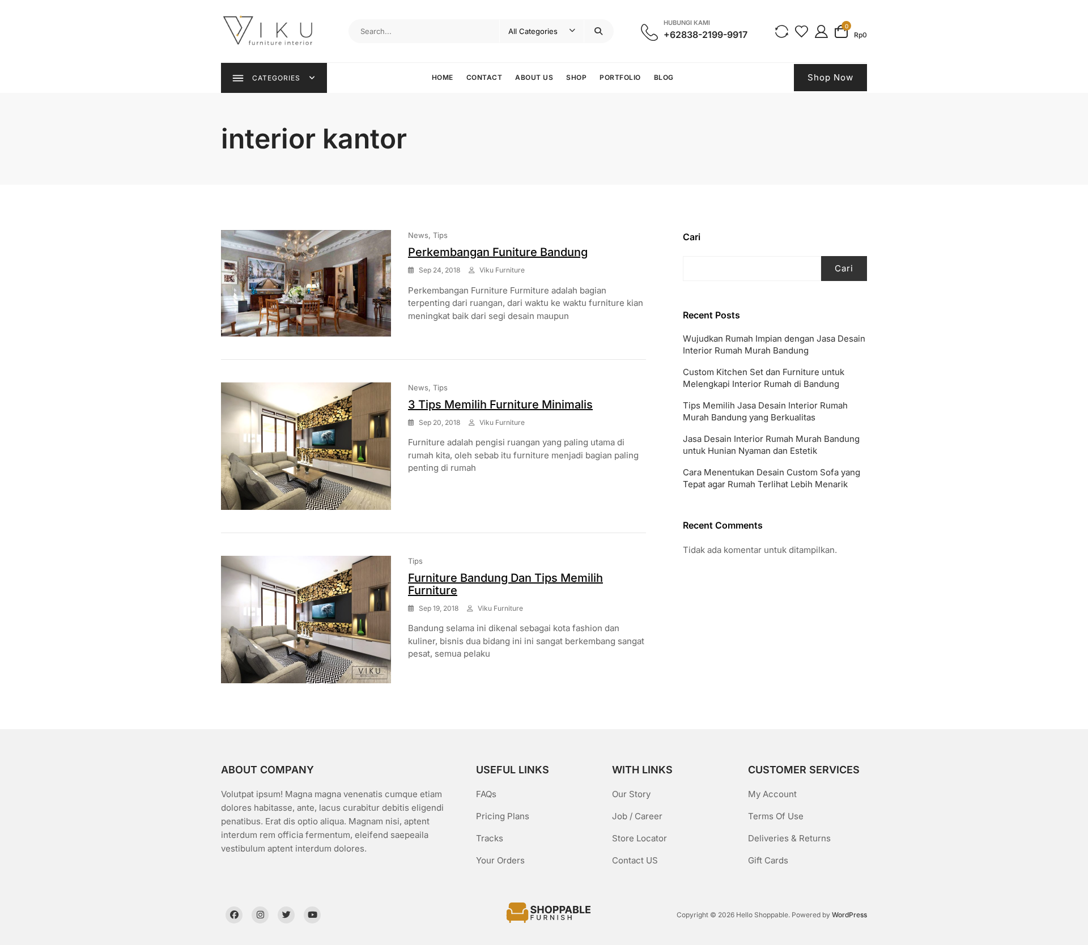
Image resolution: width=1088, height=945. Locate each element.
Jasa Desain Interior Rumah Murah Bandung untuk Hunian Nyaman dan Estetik (771, 444)
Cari (691, 236)
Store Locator (639, 838)
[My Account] (821, 31)
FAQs (486, 794)
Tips (440, 235)
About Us (534, 77)
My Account (772, 794)
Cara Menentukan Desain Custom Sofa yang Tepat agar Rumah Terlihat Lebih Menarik (771, 478)
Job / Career (637, 816)
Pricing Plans (502, 816)
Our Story (631, 794)
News (418, 235)
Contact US (635, 860)
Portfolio (620, 77)
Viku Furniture (502, 270)
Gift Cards (768, 860)
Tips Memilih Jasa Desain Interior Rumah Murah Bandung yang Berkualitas (765, 411)
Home (442, 77)
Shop (576, 77)
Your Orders (500, 860)
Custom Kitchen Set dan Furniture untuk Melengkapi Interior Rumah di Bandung (763, 378)
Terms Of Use (776, 816)
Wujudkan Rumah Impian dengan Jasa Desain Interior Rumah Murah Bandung (774, 344)
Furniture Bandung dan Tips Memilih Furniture (505, 584)
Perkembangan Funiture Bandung (498, 252)
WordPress (849, 914)
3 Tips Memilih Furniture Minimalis (500, 404)
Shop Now (830, 77)
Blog (664, 77)
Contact (484, 77)
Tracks (489, 838)
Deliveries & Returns (789, 838)
